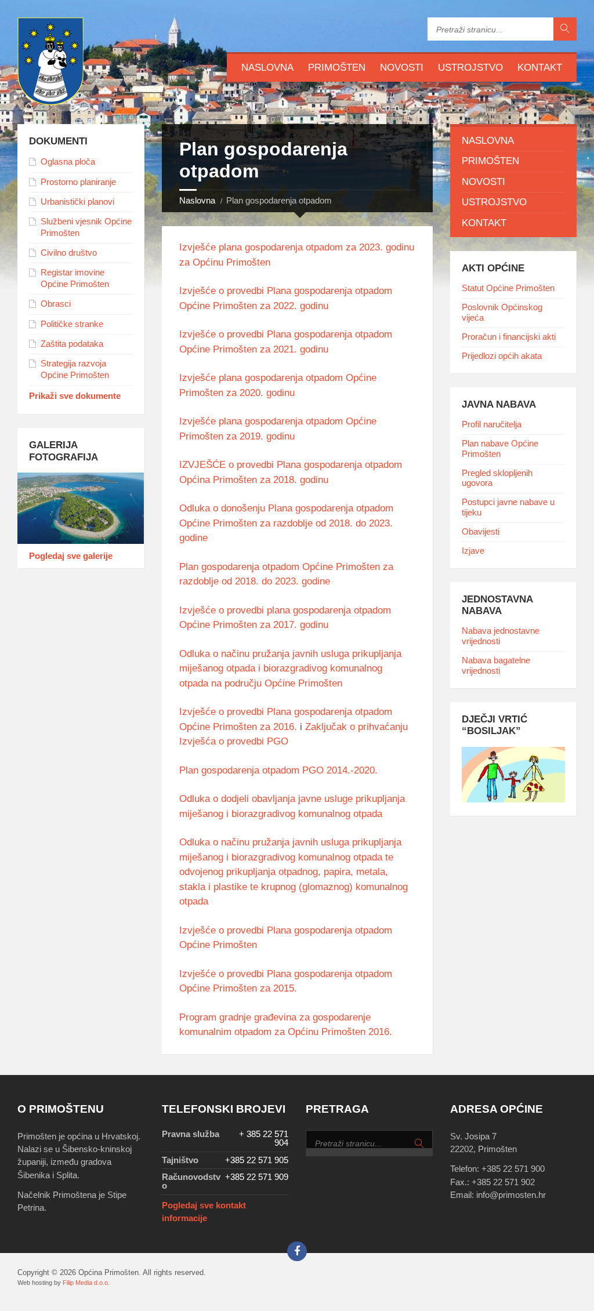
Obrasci (56, 303)
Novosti (401, 67)
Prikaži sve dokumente (75, 396)
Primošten (336, 67)
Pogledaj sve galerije (71, 556)
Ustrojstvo (470, 67)
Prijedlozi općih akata (502, 356)
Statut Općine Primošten (508, 288)
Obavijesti (480, 531)
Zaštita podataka (72, 343)
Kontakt (539, 67)
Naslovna (267, 67)
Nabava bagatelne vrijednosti (496, 666)
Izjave (473, 550)
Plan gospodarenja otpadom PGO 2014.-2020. (278, 770)
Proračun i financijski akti (509, 337)
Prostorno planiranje (78, 182)
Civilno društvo (69, 252)
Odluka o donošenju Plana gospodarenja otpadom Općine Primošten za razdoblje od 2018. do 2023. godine (286, 523)
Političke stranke (72, 324)
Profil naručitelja (491, 424)
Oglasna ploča (68, 161)
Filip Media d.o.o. (86, 1282)
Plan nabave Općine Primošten (500, 449)
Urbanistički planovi (77, 201)
